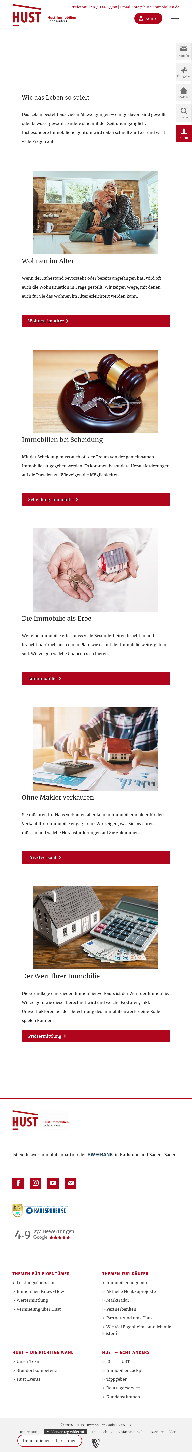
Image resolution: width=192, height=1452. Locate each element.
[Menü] (173, 13)
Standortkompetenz (37, 1370)
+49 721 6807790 (102, 7)
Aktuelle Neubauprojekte (131, 1291)
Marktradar (117, 1300)
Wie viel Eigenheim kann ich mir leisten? (136, 1330)
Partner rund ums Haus (129, 1317)
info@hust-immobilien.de (156, 7)
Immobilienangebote (127, 1282)
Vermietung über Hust (39, 1309)
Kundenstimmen (123, 1396)
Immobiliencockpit (125, 1370)
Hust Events (29, 1379)
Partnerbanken (121, 1309)
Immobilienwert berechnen (50, 1440)
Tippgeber (116, 1379)
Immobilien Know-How (40, 1291)
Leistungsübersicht (36, 1282)
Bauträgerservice (123, 1387)
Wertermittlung (32, 1300)
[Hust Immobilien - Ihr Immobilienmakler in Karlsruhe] (44, 13)
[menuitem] (173, 13)
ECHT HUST (118, 1361)
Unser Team (29, 1361)
